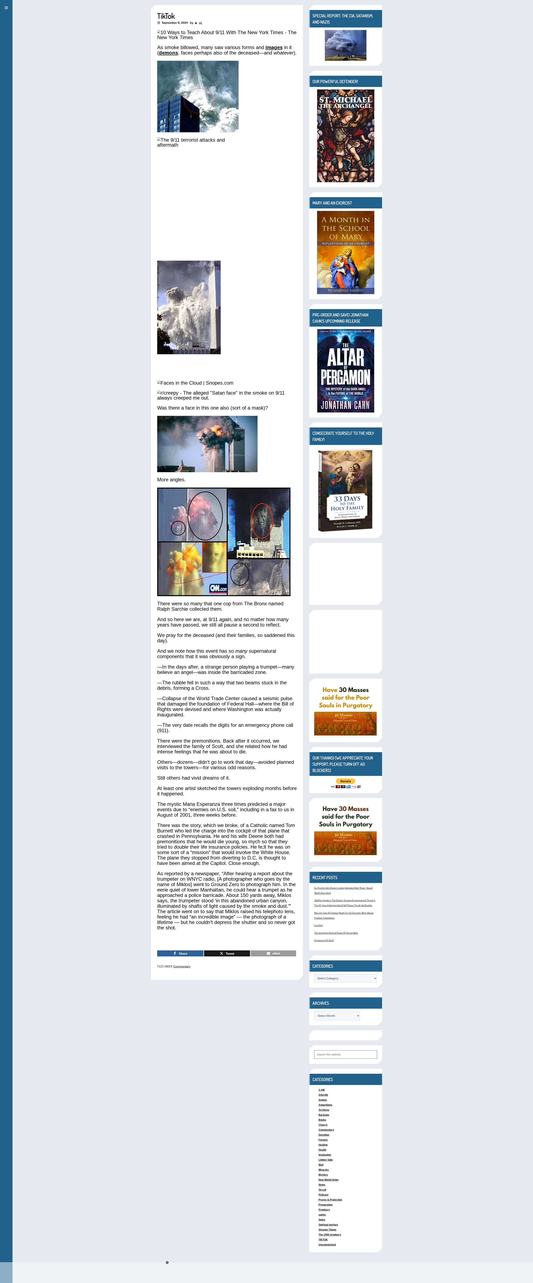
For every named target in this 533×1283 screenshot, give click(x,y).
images (274, 47)
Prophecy (324, 1209)
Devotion (324, 1134)
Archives (324, 1109)
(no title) (318, 925)
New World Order (329, 1179)
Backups (324, 1114)
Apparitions (325, 1104)
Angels (323, 1099)
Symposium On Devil (324, 940)
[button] (6, 7)
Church (323, 1124)
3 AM (322, 1090)
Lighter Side (326, 1159)
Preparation (326, 1204)
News (322, 1184)
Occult (322, 1189)
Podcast (323, 1194)
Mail (321, 1164)
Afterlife (323, 1095)
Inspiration (325, 1154)
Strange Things (327, 1229)
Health (322, 1149)
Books (322, 1119)
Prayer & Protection (330, 1199)
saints (322, 1214)
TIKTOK (323, 1239)
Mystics (323, 1174)
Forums (323, 1139)
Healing (323, 1144)
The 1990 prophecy (330, 1234)
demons (168, 53)
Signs (322, 1219)
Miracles (324, 1169)
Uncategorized (327, 1244)
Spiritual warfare (328, 1224)
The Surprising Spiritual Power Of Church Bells (336, 932)
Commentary (182, 966)
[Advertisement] (345, 574)
